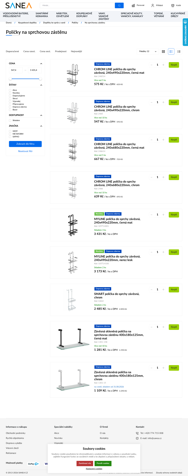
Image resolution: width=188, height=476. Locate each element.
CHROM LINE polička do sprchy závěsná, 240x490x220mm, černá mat (119, 71)
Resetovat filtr (25, 151)
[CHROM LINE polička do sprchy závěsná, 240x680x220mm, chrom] (73, 187)
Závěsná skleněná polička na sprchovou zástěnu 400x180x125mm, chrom (119, 376)
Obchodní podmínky (15, 433)
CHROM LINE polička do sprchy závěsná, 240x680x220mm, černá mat (119, 146)
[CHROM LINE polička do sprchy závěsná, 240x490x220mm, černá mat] (73, 75)
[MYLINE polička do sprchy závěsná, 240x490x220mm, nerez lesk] (73, 262)
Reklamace (11, 453)
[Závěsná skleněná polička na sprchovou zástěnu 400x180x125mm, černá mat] (73, 339)
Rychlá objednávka (15, 438)
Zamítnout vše (85, 463)
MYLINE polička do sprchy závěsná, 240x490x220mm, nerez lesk (117, 258)
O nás (102, 433)
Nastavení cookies (94, 469)
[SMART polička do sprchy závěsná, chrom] (73, 300)
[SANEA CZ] (18, 5)
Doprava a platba (14, 443)
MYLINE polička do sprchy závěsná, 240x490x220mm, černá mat (117, 221)
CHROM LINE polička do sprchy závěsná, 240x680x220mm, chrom (117, 183)
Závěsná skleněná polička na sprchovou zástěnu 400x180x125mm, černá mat (119, 335)
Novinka (58, 438)
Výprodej (58, 443)
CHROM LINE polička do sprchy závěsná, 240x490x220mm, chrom (117, 108)
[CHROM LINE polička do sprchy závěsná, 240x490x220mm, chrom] (73, 113)
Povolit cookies (103, 463)
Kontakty (104, 438)
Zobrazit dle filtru (25, 144)
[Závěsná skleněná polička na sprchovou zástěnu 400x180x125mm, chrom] (73, 380)
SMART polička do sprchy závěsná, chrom (116, 296)
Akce (56, 433)
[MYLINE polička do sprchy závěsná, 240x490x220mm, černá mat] (73, 225)
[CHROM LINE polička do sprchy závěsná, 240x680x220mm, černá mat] (73, 150)
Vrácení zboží (12, 448)
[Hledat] (119, 5)
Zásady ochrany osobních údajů (169, 473)
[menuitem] (16, 16)
